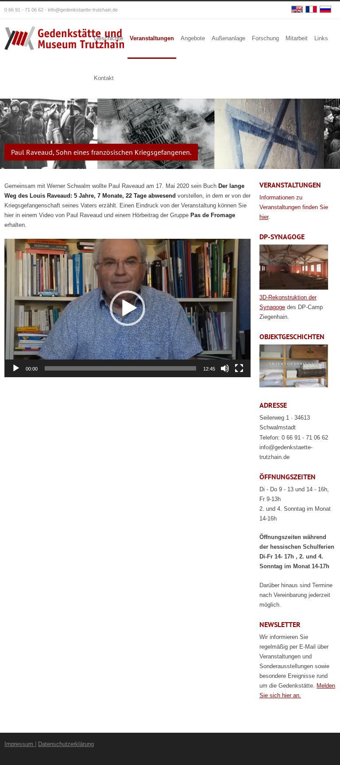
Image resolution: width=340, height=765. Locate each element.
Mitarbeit (297, 38)
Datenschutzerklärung (66, 744)
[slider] (120, 368)
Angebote (193, 38)
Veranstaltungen (152, 38)
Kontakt (104, 78)
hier (263, 217)
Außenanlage (228, 38)
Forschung (265, 38)
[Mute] (224, 368)
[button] (127, 308)
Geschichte (108, 38)
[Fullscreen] (239, 368)
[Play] (16, 368)
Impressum (19, 744)
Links (321, 38)
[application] (127, 308)
